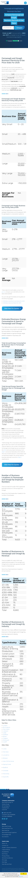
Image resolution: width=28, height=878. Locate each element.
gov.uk (3, 292)
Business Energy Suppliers (9, 832)
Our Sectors (5, 836)
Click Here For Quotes (11, 308)
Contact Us (5, 845)
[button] (12, 580)
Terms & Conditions (7, 858)
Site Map (4, 862)
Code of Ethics (6, 849)
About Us (4, 843)
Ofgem (3, 451)
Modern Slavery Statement (9, 847)
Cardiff (5, 742)
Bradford (5, 767)
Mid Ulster (6, 752)
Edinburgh (6, 740)
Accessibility (5, 851)
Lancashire (6, 755)
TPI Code (4, 860)
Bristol (5, 736)
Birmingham (6, 727)
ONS (5, 450)
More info (21, 876)
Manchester (6, 729)
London (5, 725)
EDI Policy (4, 853)
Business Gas (5, 830)
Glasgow (5, 738)
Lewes (4, 748)
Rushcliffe (6, 776)
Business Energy (6, 826)
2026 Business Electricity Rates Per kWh (14, 301)
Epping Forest (7, 764)
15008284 (12, 814)
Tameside (5, 770)
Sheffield (5, 734)
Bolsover (5, 758)
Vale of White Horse (8, 761)
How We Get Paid (7, 864)
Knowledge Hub (6, 834)
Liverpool (5, 731)
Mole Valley (6, 773)
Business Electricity (7, 828)
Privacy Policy (5, 856)
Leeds (4, 732)
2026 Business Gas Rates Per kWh (12, 303)
